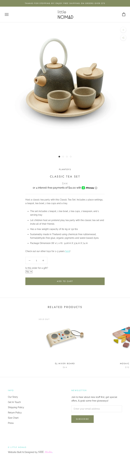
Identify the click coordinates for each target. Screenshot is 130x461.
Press (11, 423)
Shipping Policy (16, 407)
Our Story (13, 397)
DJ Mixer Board (65, 363)
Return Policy (15, 412)
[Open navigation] (7, 14)
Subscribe (82, 419)
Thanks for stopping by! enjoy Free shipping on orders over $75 (65, 3)
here (67, 251)
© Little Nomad (17, 447)
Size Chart (13, 418)
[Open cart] (123, 14)
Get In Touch (14, 402)
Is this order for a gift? (36, 268)
